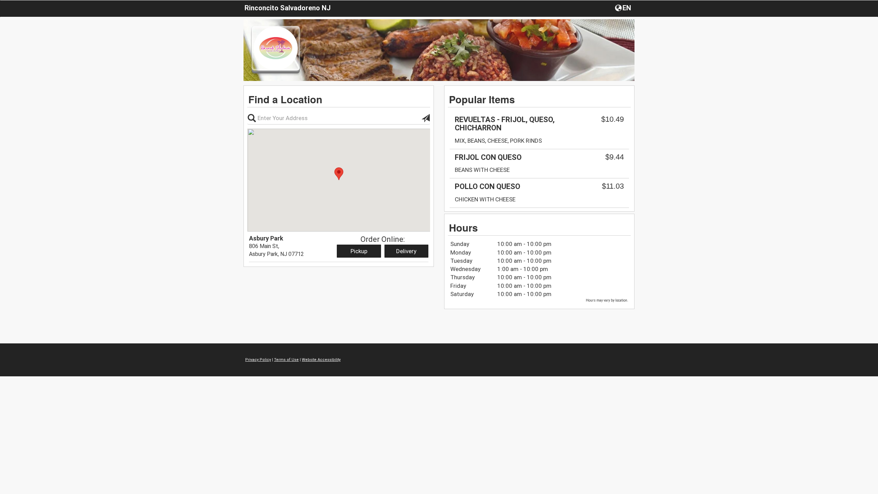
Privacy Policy (258, 359)
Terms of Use (286, 359)
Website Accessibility (321, 359)
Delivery (406, 251)
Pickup (359, 251)
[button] (623, 7)
